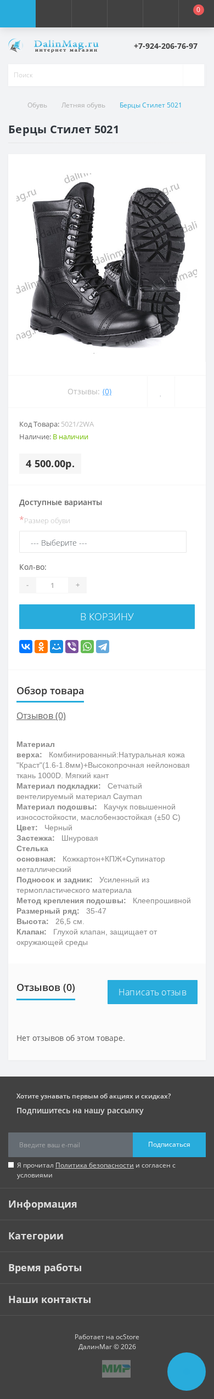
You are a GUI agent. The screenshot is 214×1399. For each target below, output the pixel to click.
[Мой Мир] (56, 646)
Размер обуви (44, 520)
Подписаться (169, 1144)
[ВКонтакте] (25, 646)
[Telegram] (102, 646)
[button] (89, 13)
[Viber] (71, 646)
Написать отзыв (153, 992)
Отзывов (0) (41, 716)
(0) (107, 391)
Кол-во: (33, 567)
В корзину (107, 616)
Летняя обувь (83, 105)
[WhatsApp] (87, 646)
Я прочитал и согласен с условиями (96, 1170)
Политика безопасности (94, 1165)
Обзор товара (50, 690)
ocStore (127, 1336)
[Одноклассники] (41, 646)
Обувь (37, 105)
